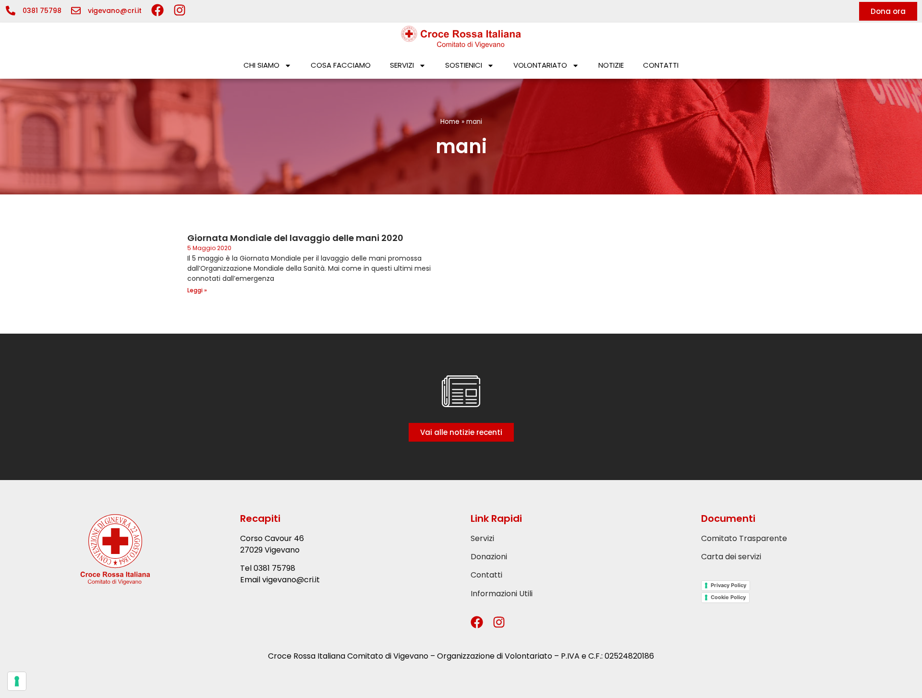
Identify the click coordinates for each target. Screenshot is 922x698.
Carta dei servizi (731, 556)
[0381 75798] (10, 10)
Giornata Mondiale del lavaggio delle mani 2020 (295, 238)
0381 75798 (42, 10)
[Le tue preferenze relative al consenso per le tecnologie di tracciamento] (17, 681)
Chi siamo (261, 65)
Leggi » (197, 290)
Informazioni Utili (502, 593)
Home (450, 121)
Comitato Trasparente (744, 538)
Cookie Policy (728, 597)
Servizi (402, 65)
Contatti (661, 65)
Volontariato (540, 65)
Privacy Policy (728, 585)
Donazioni (489, 556)
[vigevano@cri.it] (76, 10)
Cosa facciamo (341, 65)
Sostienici (463, 65)
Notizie (611, 65)
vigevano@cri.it (115, 10)
